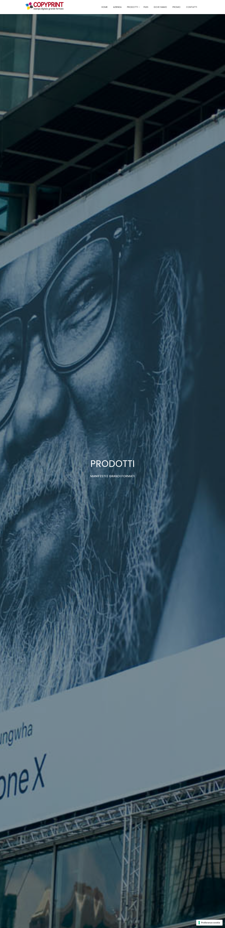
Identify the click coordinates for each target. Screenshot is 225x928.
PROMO (176, 7)
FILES (146, 7)
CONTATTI (191, 7)
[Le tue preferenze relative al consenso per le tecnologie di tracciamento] (209, 923)
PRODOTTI (132, 7)
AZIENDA (117, 7)
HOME (104, 7)
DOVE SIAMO (160, 7)
